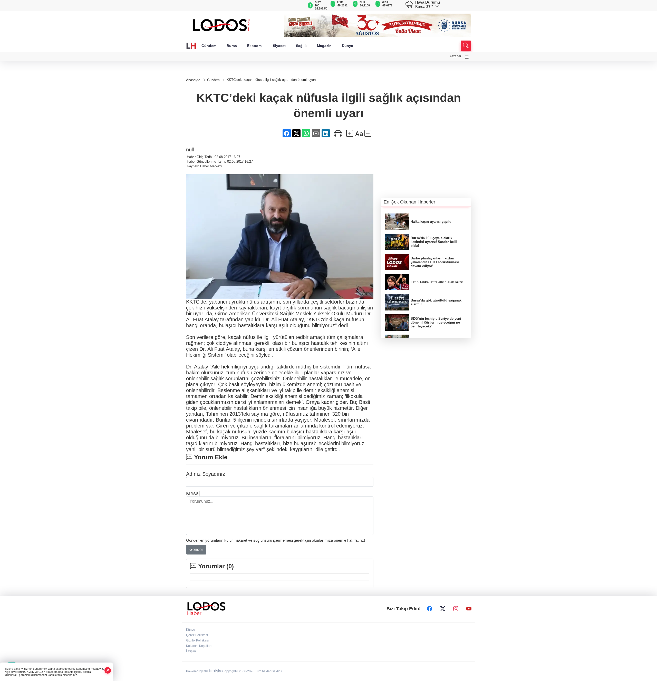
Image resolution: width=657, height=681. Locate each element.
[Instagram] (456, 609)
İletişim (191, 651)
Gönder (196, 549)
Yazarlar (455, 56)
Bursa (232, 46)
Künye (190, 629)
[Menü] (467, 57)
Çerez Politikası (197, 635)
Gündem (208, 46)
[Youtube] (469, 609)
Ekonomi (255, 46)
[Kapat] (108, 670)
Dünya (347, 46)
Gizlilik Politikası (197, 640)
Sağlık (301, 46)
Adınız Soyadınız (205, 474)
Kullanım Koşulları (198, 646)
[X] (443, 609)
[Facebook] (429, 609)
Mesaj (193, 493)
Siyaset (279, 46)
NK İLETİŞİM (212, 671)
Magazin (324, 46)
